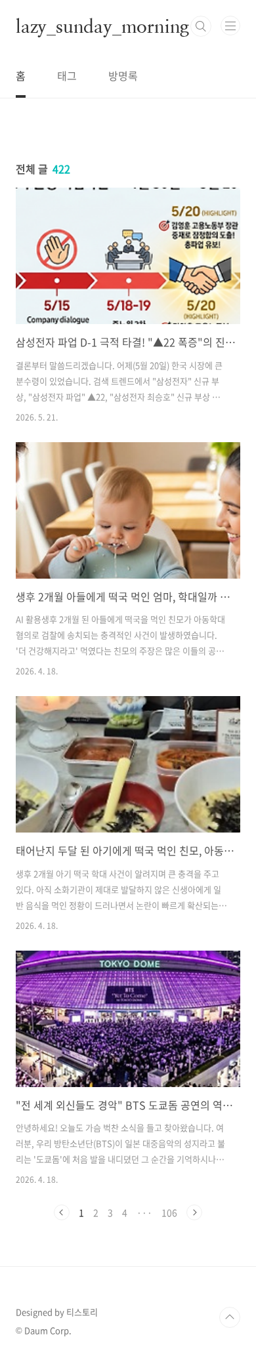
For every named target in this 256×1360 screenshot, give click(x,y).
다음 (194, 1212)
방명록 (123, 75)
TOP (229, 1317)
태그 (67, 75)
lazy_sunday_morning (102, 26)
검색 (201, 26)
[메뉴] (230, 25)
